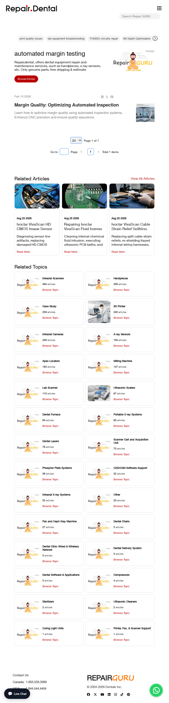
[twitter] (107, 97)
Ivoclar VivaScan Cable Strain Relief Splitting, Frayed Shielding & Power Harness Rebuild (131, 226)
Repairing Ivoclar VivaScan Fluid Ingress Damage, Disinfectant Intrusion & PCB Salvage (84, 226)
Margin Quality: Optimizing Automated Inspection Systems (66, 107)
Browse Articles (26, 78)
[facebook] (111, 97)
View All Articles (143, 178)
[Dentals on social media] (88, 694)
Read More (23, 251)
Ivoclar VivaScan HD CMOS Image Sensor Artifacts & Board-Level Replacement (36, 226)
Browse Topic (50, 289)
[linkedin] (102, 97)
